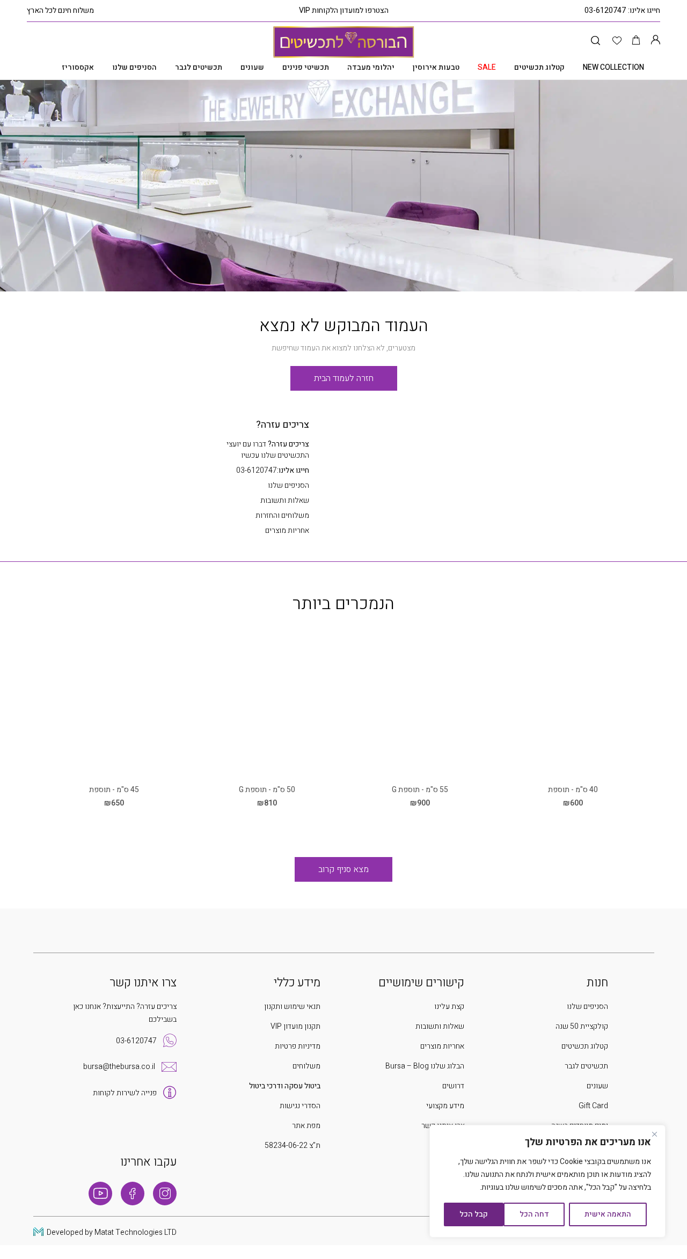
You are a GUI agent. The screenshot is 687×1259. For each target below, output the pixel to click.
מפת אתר (306, 1125)
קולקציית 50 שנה (582, 1026)
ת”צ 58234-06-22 (292, 1145)
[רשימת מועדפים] (617, 41)
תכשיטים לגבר (198, 67)
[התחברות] (655, 41)
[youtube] (100, 1193)
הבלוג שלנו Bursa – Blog (424, 1066)
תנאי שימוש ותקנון (292, 1006)
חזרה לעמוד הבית (344, 378)
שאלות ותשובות (284, 500)
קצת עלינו (449, 1006)
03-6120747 (605, 10)
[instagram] (165, 1193)
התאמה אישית (607, 1214)
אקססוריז (78, 67)
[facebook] (132, 1193)
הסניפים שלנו (134, 67)
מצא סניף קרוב (343, 869)
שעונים (252, 67)
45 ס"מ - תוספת (114, 789)
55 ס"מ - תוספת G (420, 789)
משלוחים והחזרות (282, 515)
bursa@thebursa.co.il (119, 1066)
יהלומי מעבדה (370, 67)
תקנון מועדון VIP (295, 1026)
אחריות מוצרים (287, 530)
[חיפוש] (595, 41)
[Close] (654, 1134)
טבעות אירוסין (436, 67)
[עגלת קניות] (636, 41)
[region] (547, 1181)
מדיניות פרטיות (297, 1046)
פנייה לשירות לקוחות (125, 1093)
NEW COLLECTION (613, 67)
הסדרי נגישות (300, 1105)
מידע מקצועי (445, 1105)
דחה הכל (534, 1214)
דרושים (453, 1086)
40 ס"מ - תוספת (573, 789)
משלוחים (306, 1066)
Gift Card (593, 1105)
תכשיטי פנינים (305, 67)
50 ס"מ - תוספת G (267, 789)
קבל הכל (473, 1214)
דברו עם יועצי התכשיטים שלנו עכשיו (267, 449)
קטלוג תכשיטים (539, 67)
